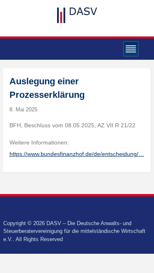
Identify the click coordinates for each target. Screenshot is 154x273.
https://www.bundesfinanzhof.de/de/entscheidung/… (76, 154)
